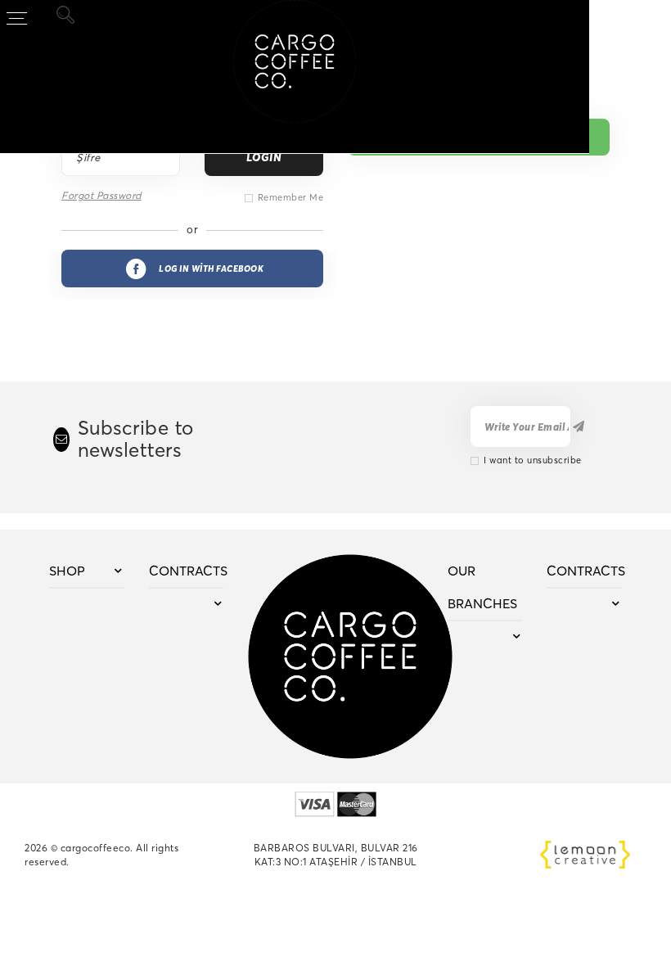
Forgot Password (101, 195)
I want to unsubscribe (533, 460)
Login (264, 157)
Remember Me (291, 197)
